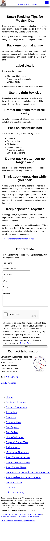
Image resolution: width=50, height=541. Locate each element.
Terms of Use (13, 514)
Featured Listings (16, 402)
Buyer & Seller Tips (17, 442)
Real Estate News (16, 467)
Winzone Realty (15, 492)
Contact (10, 487)
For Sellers (12, 432)
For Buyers (12, 427)
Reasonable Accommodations (23, 477)
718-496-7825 (12, 377)
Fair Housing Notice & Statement (28, 516)
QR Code (4, 514)
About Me (11, 412)
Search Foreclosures (18, 462)
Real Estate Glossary (18, 457)
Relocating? (13, 447)
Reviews (11, 417)
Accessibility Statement (8, 516)
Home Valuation (15, 437)
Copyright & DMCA (25, 514)
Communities (13, 422)
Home (9, 397)
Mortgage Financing (17, 452)
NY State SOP (14, 482)
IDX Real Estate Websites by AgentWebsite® (18, 521)
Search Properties (16, 407)
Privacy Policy (37, 514)
